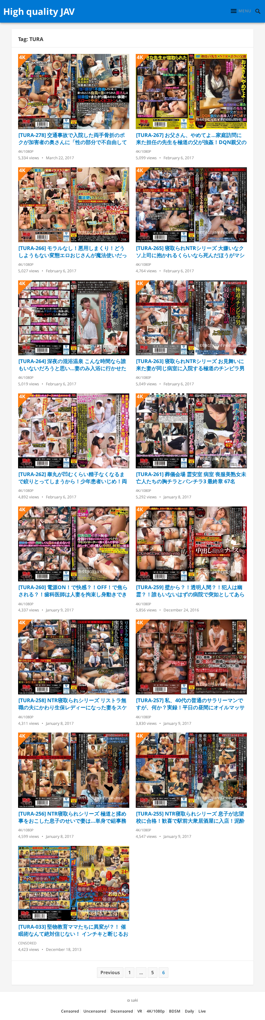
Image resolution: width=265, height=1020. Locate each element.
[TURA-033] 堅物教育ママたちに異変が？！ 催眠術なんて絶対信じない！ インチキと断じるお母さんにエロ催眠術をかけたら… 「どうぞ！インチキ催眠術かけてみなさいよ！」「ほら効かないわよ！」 (73, 930)
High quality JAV (39, 11)
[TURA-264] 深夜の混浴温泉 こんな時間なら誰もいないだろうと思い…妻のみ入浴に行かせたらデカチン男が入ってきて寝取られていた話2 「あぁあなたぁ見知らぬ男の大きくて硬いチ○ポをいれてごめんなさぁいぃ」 (72, 365)
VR (139, 1011)
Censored (27, 943)
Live (202, 1011)
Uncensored (94, 1011)
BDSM (174, 1011)
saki (134, 1000)
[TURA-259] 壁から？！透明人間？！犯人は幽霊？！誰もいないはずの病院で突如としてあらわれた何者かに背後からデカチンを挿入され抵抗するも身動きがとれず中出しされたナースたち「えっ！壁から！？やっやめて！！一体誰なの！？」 (190, 591)
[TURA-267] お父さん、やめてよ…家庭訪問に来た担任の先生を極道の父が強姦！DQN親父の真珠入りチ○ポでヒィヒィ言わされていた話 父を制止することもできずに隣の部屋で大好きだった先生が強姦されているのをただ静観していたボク (191, 138)
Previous (110, 972)
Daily (189, 1011)
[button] (241, 11)
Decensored (122, 1011)
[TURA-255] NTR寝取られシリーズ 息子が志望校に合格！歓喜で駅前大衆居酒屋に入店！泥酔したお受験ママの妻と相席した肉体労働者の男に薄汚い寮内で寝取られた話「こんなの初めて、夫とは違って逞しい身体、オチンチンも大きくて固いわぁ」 (190, 817)
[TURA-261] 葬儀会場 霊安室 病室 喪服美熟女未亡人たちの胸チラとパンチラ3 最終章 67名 (191, 478)
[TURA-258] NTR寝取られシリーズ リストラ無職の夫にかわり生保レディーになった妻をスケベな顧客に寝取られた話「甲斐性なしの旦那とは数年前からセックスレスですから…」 (72, 704)
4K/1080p (26, 151)
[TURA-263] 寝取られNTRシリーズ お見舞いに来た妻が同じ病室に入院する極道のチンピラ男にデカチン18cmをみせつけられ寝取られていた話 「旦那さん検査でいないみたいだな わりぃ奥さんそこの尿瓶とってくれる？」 (190, 365)
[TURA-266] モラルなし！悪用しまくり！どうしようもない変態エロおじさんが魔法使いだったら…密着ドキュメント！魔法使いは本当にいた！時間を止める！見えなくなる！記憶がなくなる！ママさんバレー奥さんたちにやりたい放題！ (72, 252)
